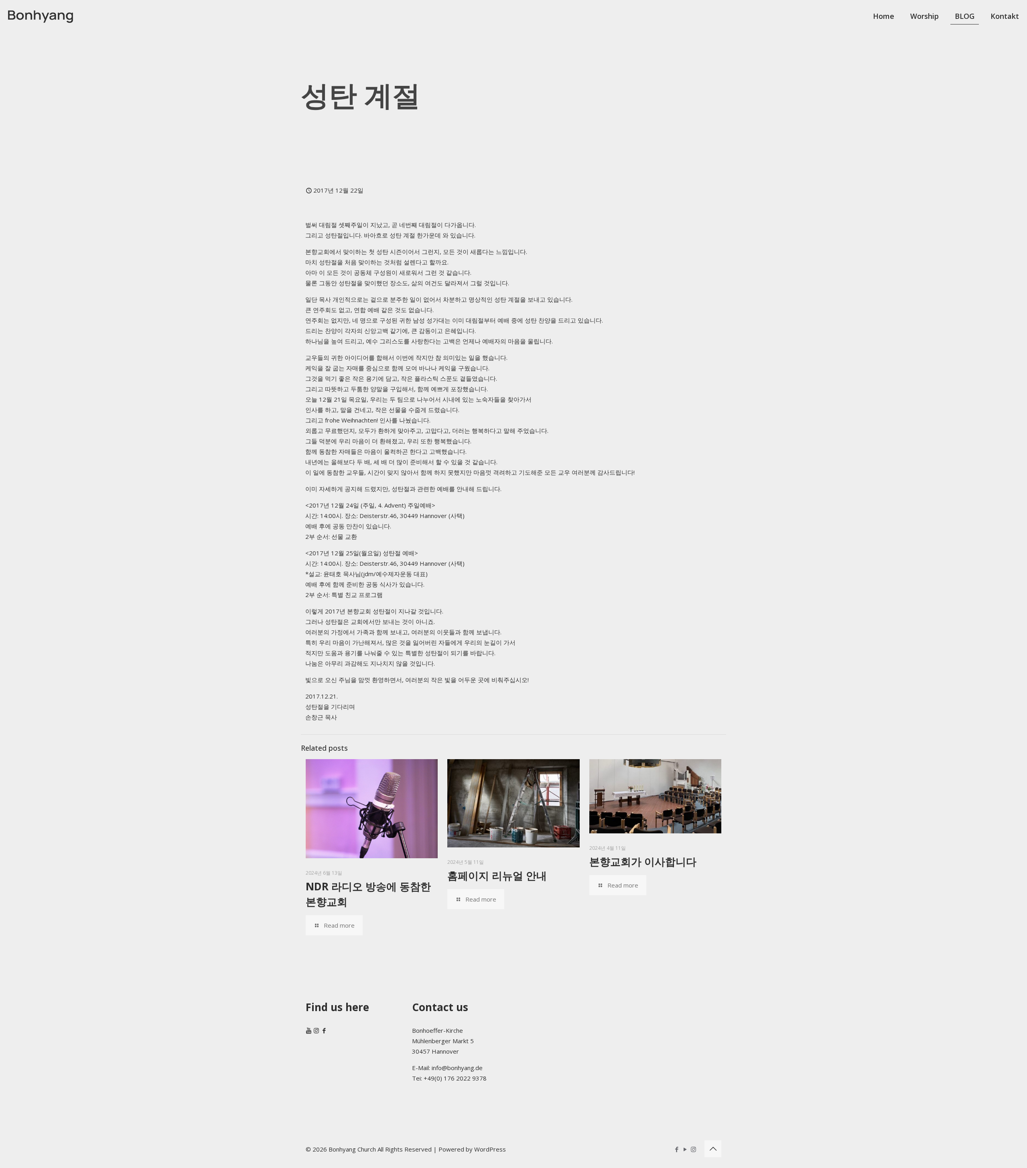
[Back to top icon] (712, 1148)
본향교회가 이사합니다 (642, 861)
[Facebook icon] (677, 1149)
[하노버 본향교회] (40, 16)
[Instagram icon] (693, 1149)
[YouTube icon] (685, 1149)
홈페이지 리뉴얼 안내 (497, 875)
